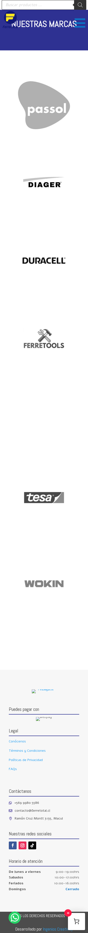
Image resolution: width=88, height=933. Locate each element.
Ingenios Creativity (58, 929)
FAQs (13, 769)
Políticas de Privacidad (26, 760)
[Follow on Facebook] (13, 845)
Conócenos (17, 741)
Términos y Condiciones (27, 750)
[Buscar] (80, 5)
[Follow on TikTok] (32, 845)
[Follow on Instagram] (22, 845)
